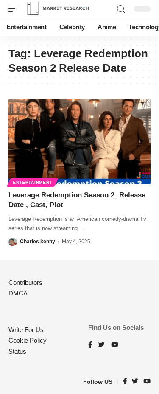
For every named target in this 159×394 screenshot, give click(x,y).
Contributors (25, 282)
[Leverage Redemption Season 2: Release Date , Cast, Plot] (79, 141)
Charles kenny (37, 242)
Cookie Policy (27, 340)
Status (17, 351)
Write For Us (26, 329)
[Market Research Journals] (58, 9)
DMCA (18, 293)
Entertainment (32, 182)
